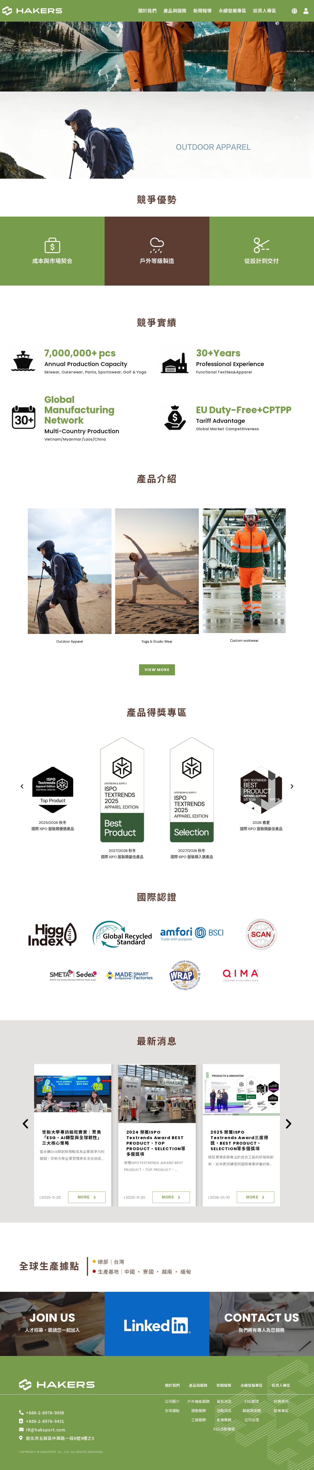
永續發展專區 (232, 11)
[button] (296, 117)
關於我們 (147, 11)
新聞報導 (202, 11)
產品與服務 (174, 11)
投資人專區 (264, 11)
